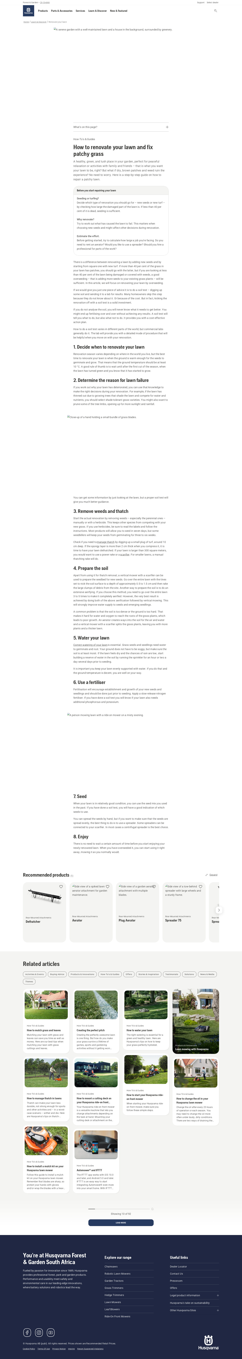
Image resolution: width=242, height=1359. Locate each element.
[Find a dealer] (208, 23)
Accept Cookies (91, 1336)
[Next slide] (219, 983)
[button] (42, 23)
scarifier (125, 622)
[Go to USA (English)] (217, 6)
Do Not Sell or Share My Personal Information (91, 1344)
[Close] (108, 1331)
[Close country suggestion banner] (237, 5)
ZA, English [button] (45, 15)
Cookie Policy (16, 1348)
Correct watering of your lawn (90, 713)
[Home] (28, 23)
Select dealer (212, 15)
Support (201, 15)
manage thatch (105, 610)
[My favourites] (215, 23)
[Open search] (201, 23)
